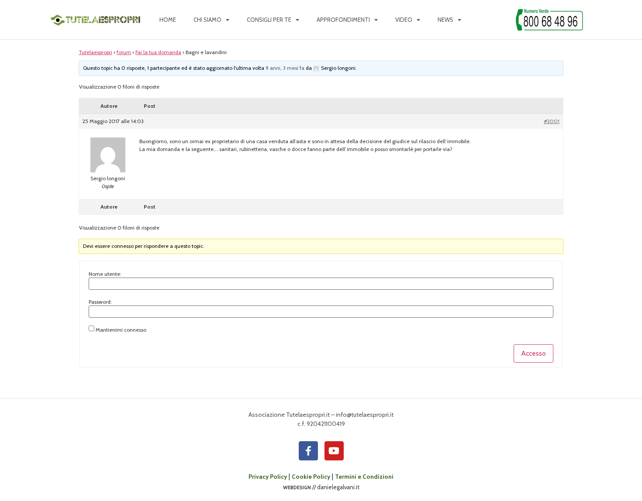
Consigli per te (269, 19)
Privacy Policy (268, 476)
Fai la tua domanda (158, 52)
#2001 (551, 121)
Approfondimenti (343, 19)
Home (167, 19)
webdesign (297, 487)
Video (403, 19)
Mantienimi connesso (121, 330)
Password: (100, 302)
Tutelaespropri (95, 52)
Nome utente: (105, 274)
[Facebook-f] (308, 450)
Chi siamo (207, 19)
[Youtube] (334, 450)
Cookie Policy (311, 476)
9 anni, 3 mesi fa (285, 68)
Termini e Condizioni (364, 476)
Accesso (533, 353)
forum (124, 52)
